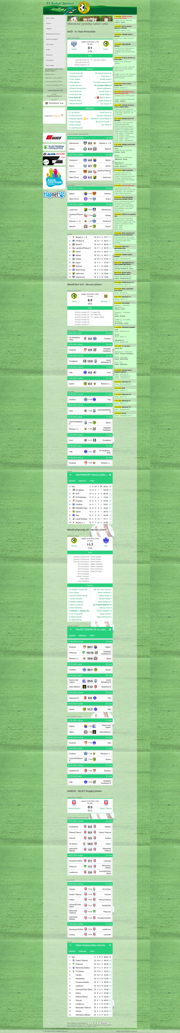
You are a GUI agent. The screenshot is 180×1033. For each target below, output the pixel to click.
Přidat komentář (71, 1026)
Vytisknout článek (91, 1026)
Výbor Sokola (50, 65)
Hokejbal (48, 29)
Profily (48, 50)
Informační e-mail (81, 1026)
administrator (74, 1025)
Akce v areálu (50, 18)
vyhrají (47, 74)
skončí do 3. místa (50, 78)
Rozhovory (49, 55)
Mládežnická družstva (53, 34)
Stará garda (49, 60)
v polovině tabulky (51, 81)
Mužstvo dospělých (52, 39)
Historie (48, 23)
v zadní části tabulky (51, 85)
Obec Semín (50, 44)
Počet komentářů (106, 1025)
